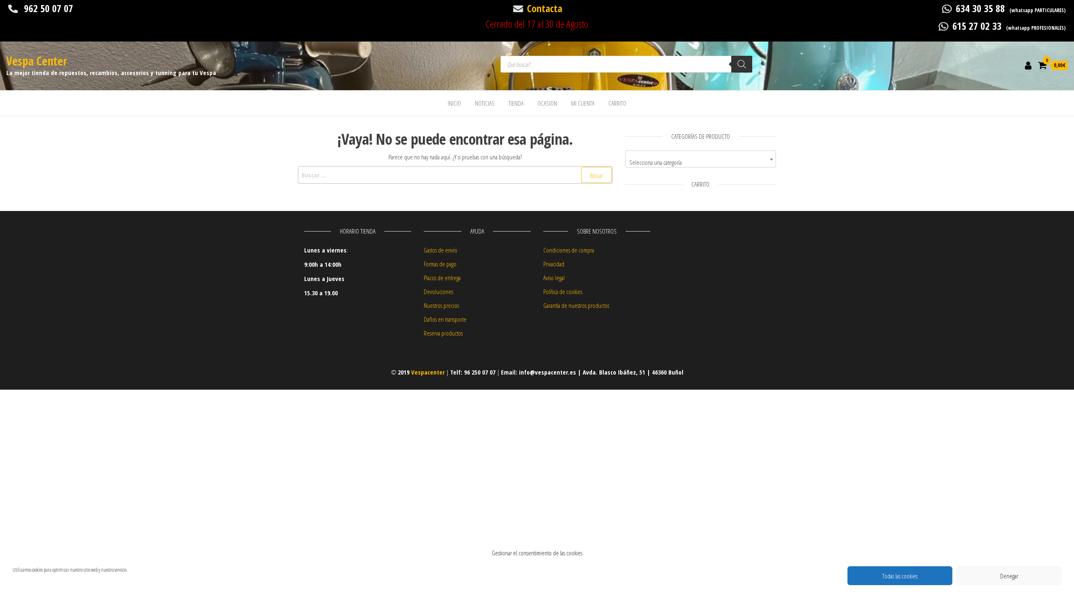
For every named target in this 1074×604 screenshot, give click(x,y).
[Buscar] (741, 64)
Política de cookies (562, 291)
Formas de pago (440, 264)
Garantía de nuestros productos (576, 305)
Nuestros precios (441, 305)
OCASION (547, 103)
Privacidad (553, 264)
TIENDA (516, 103)
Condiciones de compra (568, 250)
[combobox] (700, 159)
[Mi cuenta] (1028, 65)
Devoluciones (438, 291)
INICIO (454, 103)
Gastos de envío (440, 250)
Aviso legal (554, 277)
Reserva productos (443, 333)
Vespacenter (428, 372)
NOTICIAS (485, 103)
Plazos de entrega (442, 277)
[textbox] (700, 162)
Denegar (1009, 576)
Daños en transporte (445, 319)
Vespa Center (36, 61)
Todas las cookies (900, 576)
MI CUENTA (582, 103)
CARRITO (617, 103)
